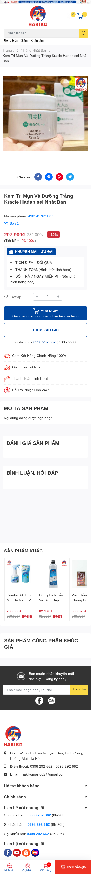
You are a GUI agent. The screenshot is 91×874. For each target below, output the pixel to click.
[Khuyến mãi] (45, 1)
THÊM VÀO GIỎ (45, 330)
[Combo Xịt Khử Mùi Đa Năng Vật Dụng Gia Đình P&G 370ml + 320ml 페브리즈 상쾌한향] (21, 574)
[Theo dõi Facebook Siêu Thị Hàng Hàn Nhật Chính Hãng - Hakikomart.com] (39, 700)
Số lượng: (12, 297)
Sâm (24, 40)
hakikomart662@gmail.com (43, 774)
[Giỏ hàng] (80, 16)
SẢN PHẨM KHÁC (23, 550)
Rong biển (11, 40)
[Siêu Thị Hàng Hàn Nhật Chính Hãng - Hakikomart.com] (38, 16)
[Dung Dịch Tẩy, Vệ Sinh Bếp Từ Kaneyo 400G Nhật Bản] (53, 574)
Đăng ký (79, 689)
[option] (45, 114)
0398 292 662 (44, 342)
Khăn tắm (37, 40)
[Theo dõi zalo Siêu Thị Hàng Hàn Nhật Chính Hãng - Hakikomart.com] (52, 700)
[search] (83, 33)
